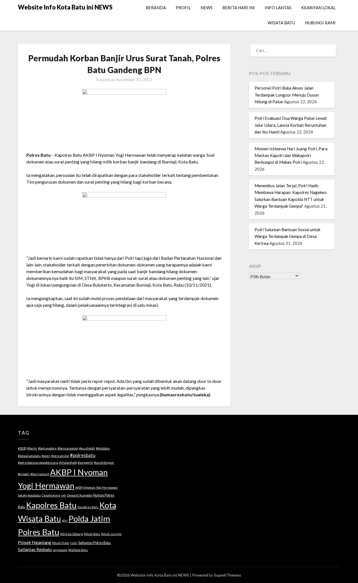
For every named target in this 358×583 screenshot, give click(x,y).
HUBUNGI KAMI (320, 22)
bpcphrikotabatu (29, 495)
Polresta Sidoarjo (71, 534)
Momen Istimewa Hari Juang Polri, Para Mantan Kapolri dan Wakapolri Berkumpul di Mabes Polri (291, 155)
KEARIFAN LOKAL (318, 7)
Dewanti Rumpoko (79, 495)
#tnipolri (24, 474)
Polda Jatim (89, 518)
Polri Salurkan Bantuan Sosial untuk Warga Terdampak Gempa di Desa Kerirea (287, 236)
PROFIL (183, 7)
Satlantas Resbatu (35, 549)
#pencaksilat (60, 456)
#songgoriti (85, 462)
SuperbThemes (227, 575)
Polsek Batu (92, 534)
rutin (73, 543)
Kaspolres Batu (87, 507)
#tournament (39, 474)
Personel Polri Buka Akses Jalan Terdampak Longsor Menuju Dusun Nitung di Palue (287, 94)
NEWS (207, 7)
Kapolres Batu (51, 505)
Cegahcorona (51, 495)
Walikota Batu (78, 550)
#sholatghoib (68, 462)
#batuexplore (47, 448)
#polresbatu (82, 455)
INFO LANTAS (278, 7)
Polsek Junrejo (111, 534)
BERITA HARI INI (238, 7)
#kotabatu (103, 448)
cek (63, 495)
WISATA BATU (281, 22)
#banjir (32, 448)
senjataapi (60, 550)
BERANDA (156, 7)
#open (46, 456)
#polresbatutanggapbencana (38, 462)
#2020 (22, 448)
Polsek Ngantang (34, 542)
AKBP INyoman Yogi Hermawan (96, 487)
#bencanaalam (68, 448)
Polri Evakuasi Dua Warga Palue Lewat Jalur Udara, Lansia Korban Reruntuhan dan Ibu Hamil (291, 125)
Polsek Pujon (60, 543)
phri (65, 520)
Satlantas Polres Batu (94, 542)
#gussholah (87, 448)
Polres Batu (38, 532)
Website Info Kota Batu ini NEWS (65, 7)
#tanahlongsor (104, 462)
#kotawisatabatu (29, 456)
